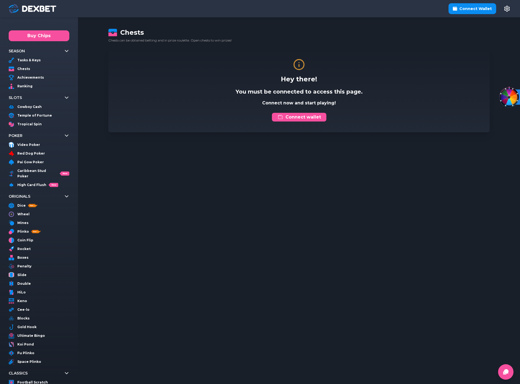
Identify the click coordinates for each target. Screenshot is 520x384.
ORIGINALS (19, 196)
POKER (15, 135)
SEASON (17, 51)
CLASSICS (18, 373)
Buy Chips (39, 35)
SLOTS (15, 97)
